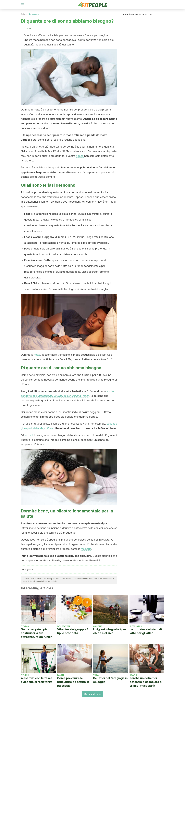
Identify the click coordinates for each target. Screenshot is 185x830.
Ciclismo (97, 626)
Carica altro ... (92, 694)
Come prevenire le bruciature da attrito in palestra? (73, 681)
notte (37, 354)
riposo (80, 155)
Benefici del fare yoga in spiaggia (110, 680)
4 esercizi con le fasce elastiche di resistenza (36, 680)
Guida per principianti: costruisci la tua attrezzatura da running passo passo (37, 633)
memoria (86, 548)
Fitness (25, 626)
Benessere (34, 14)
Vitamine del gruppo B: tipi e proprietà (73, 631)
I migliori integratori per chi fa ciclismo (109, 631)
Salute (24, 14)
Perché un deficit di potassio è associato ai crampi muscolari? (146, 681)
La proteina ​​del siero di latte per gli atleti (146, 631)
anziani (29, 435)
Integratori (63, 626)
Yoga (96, 675)
